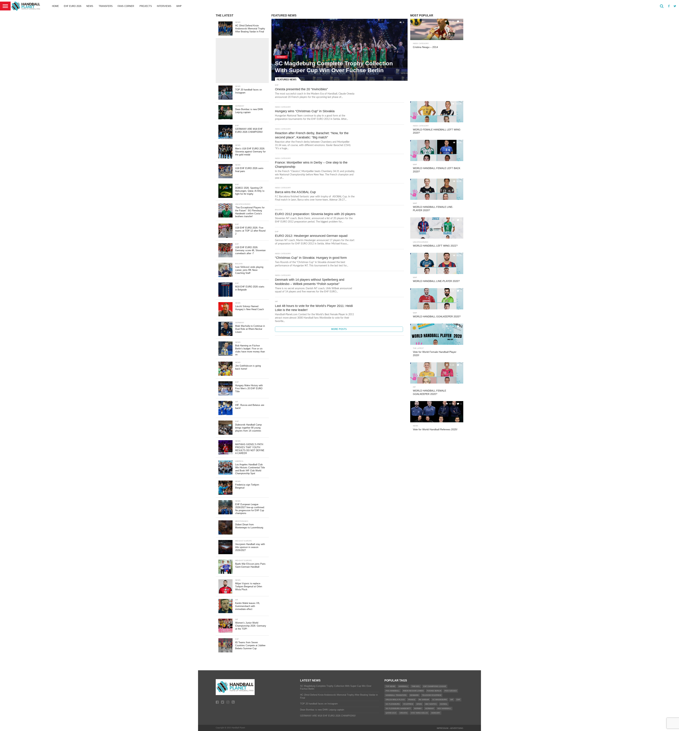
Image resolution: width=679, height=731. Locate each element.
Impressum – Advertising (450, 728)
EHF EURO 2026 (72, 6)
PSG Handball (393, 691)
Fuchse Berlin (434, 691)
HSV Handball (444, 708)
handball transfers (396, 695)
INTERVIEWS (164, 6)
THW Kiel (415, 686)
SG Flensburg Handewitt (398, 708)
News (89, 6)
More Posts (339, 329)
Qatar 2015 (391, 713)
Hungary (435, 713)
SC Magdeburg (439, 700)
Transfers (106, 6)
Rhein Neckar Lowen (413, 691)
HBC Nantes (431, 704)
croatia (403, 713)
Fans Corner (126, 6)
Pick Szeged (451, 691)
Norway (418, 708)
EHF (458, 700)
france (411, 700)
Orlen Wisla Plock (395, 700)
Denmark (414, 695)
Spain (419, 704)
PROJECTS (146, 6)
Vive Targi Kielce (419, 713)
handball (403, 686)
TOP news (390, 686)
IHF (451, 700)
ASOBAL (443, 704)
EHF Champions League (434, 686)
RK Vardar (424, 700)
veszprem (408, 704)
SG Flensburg (393, 704)
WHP (179, 6)
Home (55, 6)
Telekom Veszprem (431, 695)
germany (429, 708)
